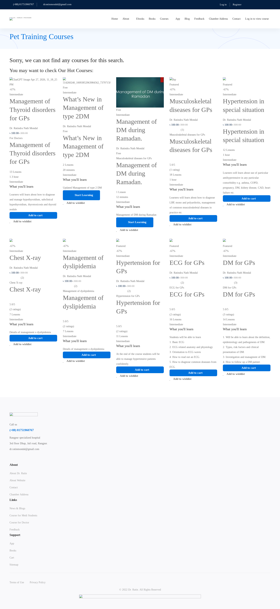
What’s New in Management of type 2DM (83, 108)
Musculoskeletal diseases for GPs (134, 158)
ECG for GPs (187, 262)
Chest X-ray (25, 257)
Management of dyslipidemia (78, 291)
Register (237, 4)
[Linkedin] (47, 459)
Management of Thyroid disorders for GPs (32, 109)
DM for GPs (239, 262)
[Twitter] (11, 459)
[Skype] (29, 459)
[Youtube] (38, 459)
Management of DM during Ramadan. (136, 130)
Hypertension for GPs (128, 296)
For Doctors (16, 138)
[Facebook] (20, 459)
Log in (223, 4)
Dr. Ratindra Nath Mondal (24, 128)
